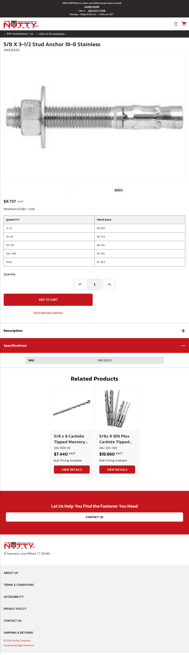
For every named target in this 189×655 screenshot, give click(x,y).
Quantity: (10, 274)
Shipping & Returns (18, 632)
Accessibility (14, 596)
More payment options (48, 312)
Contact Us (94, 517)
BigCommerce (26, 645)
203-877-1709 (96, 10)
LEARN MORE (91, 6)
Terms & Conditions (19, 585)
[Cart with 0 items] (183, 23)
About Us (11, 573)
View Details (72, 469)
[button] (94, 345)
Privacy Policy (15, 608)
